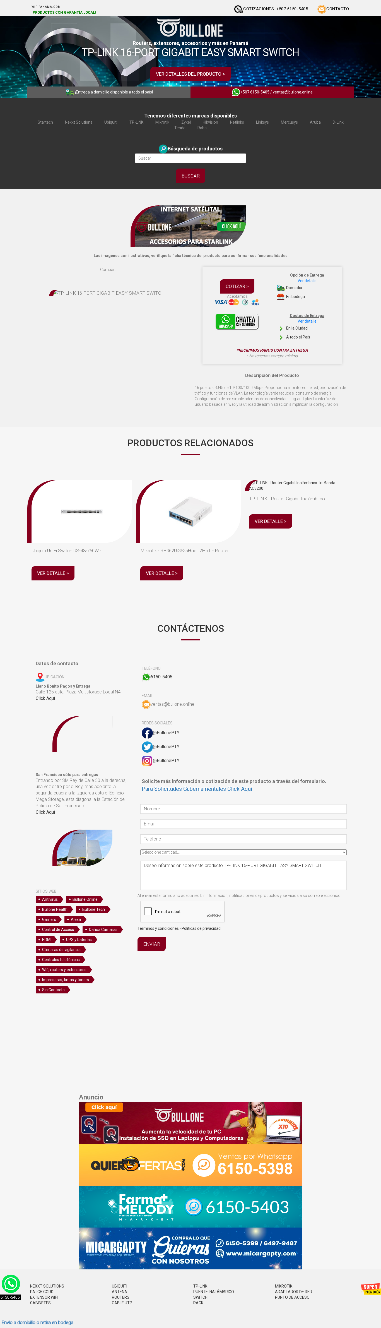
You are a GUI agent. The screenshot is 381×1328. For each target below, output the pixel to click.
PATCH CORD (42, 1291)
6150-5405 (161, 676)
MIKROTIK (283, 1286)
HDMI (46, 939)
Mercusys (289, 122)
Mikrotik (162, 122)
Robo (202, 128)
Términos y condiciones (158, 928)
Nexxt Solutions (78, 122)
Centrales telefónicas (61, 959)
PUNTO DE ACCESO (292, 1297)
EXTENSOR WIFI (44, 1297)
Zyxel (186, 122)
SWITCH (200, 1297)
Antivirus (50, 899)
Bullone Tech (93, 909)
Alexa (76, 919)
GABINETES (40, 1303)
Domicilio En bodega (304, 286)
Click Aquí (45, 698)
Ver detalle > (53, 573)
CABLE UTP (122, 1303)
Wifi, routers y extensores (64, 969)
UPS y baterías (79, 939)
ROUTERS (120, 1297)
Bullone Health (54, 909)
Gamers (49, 919)
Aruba (315, 122)
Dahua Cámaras (103, 929)
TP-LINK (136, 122)
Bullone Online (85, 899)
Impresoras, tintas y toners (65, 980)
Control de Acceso (58, 929)
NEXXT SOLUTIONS (47, 1286)
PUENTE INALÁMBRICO (213, 1291)
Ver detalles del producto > (190, 74)
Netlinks (237, 122)
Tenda (179, 128)
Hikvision (210, 122)
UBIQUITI (119, 1286)
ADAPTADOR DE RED (293, 1291)
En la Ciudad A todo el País (304, 326)
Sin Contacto (53, 990)
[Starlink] (190, 226)
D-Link (338, 122)
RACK (198, 1303)
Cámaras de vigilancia (61, 949)
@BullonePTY (166, 732)
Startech (45, 122)
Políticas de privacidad (201, 928)
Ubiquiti (110, 122)
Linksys (262, 122)
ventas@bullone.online (293, 92)
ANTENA (119, 1291)
